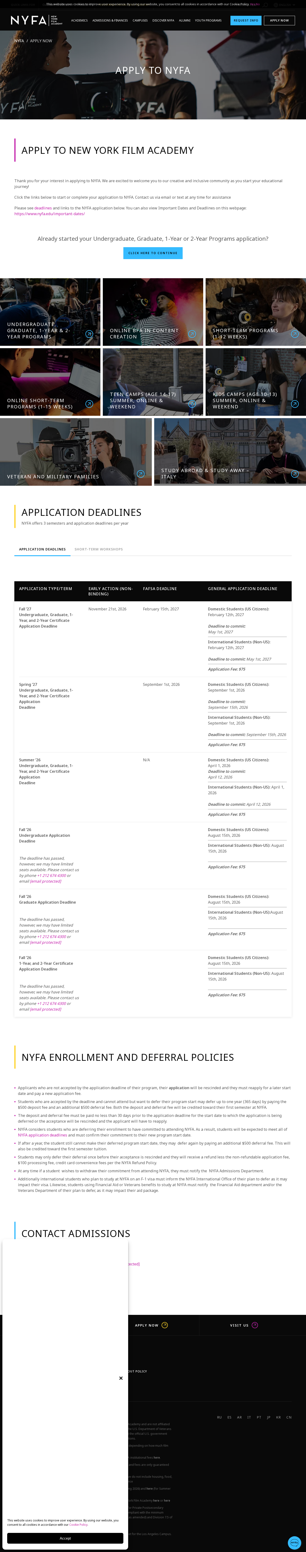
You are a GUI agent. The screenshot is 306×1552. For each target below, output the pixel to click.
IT (249, 1417)
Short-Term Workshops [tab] (99, 549)
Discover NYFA (163, 20)
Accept (65, 1538)
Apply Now (279, 20)
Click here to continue (153, 253)
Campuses (140, 20)
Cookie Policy (78, 1525)
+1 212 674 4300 (51, 875)
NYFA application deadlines (43, 1135)
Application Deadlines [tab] (42, 549)
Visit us (239, 1325)
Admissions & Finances (110, 20)
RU (219, 1417)
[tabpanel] (153, 796)
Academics (79, 20)
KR (278, 1417)
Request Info (246, 20)
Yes (252, 4)
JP (269, 1417)
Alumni (184, 20)
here (157, 1458)
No (258, 4)
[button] (121, 1378)
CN (289, 1417)
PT (259, 1417)
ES (229, 1417)
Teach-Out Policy (131, 1371)
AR (239, 1417)
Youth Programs (208, 20)
